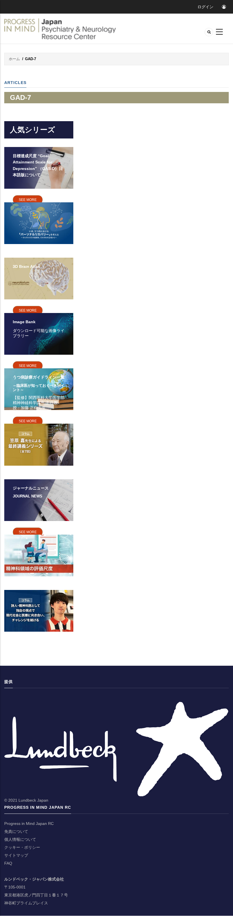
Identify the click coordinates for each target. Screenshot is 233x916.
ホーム (14, 59)
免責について (16, 831)
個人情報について (20, 839)
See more (28, 200)
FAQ (8, 863)
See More (28, 421)
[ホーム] (61, 29)
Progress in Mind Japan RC (29, 823)
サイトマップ (16, 855)
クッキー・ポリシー (22, 847)
